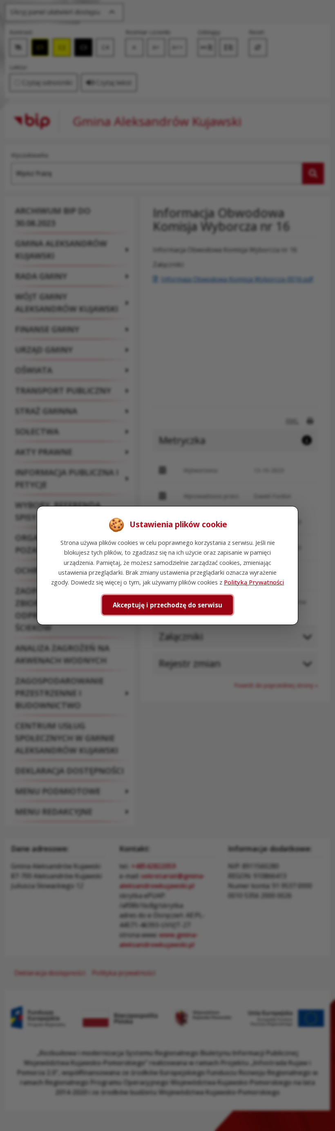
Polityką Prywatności (254, 582)
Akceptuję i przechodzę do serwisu (167, 605)
